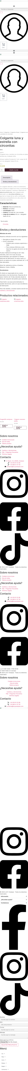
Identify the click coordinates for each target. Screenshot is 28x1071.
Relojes (3, 1063)
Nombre (2, 1017)
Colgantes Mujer (14, 132)
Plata (3, 1056)
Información (4, 896)
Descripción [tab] (6, 177)
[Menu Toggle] (14, 6)
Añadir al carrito (13, 170)
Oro (2, 1053)
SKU (1, 1022)
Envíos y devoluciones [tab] (10, 181)
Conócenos (4, 1069)
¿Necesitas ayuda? (6, 899)
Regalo (3, 1066)
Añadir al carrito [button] (4, 426)
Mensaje (2, 1032)
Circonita (5, 224)
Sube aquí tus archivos (6, 1040)
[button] (14, 50)
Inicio (1, 132)
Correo (2, 1027)
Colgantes (6, 132)
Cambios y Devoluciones (7, 290)
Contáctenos (5, 903)
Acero (3, 1060)
